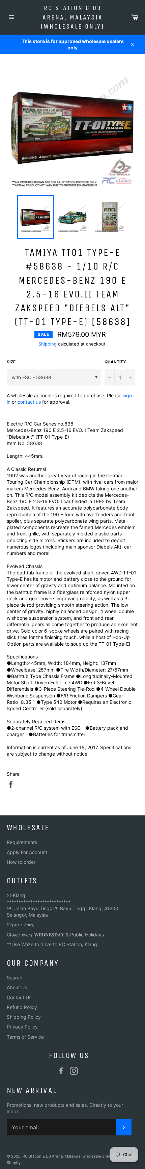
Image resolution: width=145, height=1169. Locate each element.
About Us (17, 987)
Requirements (22, 842)
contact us (29, 402)
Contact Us (19, 997)
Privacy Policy (22, 1027)
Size (11, 361)
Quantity (115, 361)
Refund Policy (22, 1007)
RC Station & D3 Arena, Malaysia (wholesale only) (72, 17)
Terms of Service (25, 1037)
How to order (21, 862)
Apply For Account (27, 852)
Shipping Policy (24, 1017)
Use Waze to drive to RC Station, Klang (54, 944)
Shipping (47, 344)
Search (14, 977)
